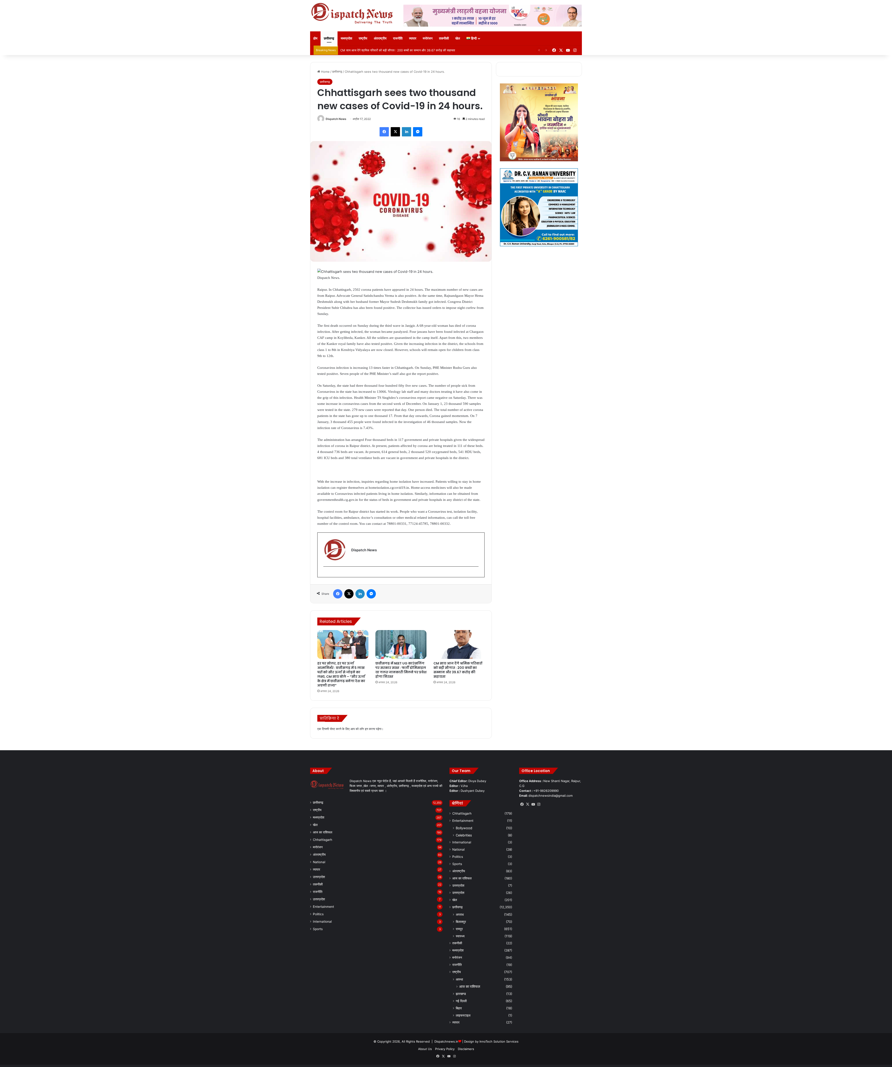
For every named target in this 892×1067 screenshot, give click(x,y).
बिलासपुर (461, 922)
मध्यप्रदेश (346, 38)
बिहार (459, 1008)
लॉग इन (364, 729)
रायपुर (459, 929)
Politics (318, 914)
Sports (318, 929)
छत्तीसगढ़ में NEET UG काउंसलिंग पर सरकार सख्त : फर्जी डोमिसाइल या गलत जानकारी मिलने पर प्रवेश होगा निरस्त (400, 670)
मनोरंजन (428, 38)
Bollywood (464, 828)
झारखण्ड (461, 994)
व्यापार (412, 38)
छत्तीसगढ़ (329, 38)
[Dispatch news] (353, 14)
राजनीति (398, 38)
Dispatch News (336, 119)
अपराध (460, 914)
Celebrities (464, 835)
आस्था (459, 979)
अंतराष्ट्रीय (380, 38)
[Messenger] (417, 131)
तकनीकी (444, 38)
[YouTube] (533, 804)
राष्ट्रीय (363, 38)
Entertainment (323, 906)
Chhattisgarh (322, 840)
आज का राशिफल (322, 832)
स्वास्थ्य (460, 936)
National (319, 862)
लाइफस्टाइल (463, 1015)
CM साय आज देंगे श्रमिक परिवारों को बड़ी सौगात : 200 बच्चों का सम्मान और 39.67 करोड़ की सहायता (457, 670)
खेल (457, 38)
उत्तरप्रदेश (319, 877)
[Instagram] (538, 804)
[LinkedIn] (406, 131)
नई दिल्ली (461, 1001)
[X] (395, 131)
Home (325, 71)
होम (315, 38)
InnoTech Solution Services (498, 1041)
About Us (425, 1049)
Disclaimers (466, 1049)
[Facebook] (384, 131)
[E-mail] (325, 574)
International (322, 921)
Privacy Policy (445, 1049)
